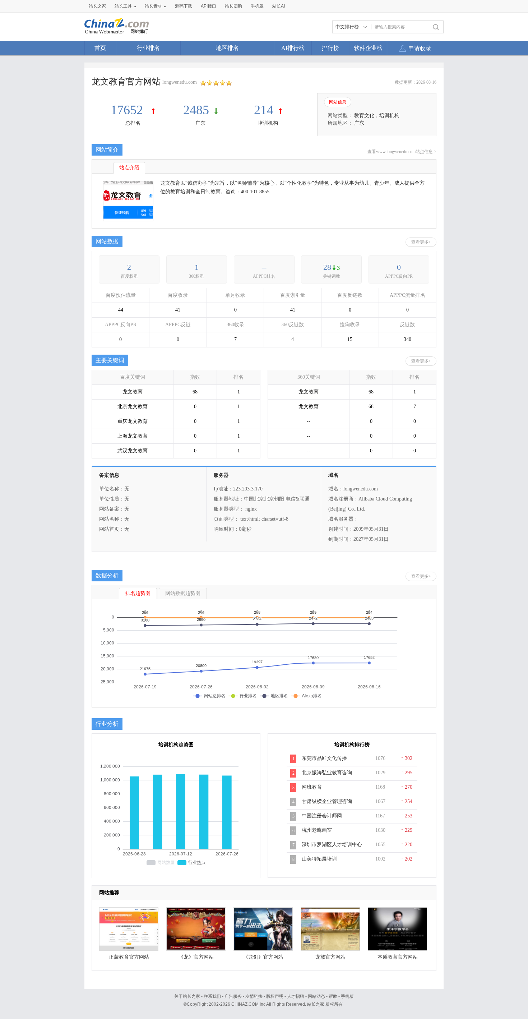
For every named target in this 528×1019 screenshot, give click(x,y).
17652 (128, 110)
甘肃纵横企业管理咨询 (327, 801)
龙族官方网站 (330, 957)
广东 (200, 123)
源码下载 (183, 6)
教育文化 (364, 115)
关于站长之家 (187, 996)
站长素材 (153, 6)
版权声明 (274, 996)
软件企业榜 (368, 48)
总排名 (132, 123)
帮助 (333, 996)
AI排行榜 (293, 48)
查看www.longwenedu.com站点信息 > (401, 151)
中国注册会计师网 (322, 816)
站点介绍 (129, 167)
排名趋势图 (137, 593)
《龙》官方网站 (196, 957)
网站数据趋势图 (182, 593)
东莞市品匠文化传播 (324, 758)
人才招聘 (295, 996)
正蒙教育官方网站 (129, 957)
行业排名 (148, 48)
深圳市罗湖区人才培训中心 (332, 844)
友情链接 (254, 996)
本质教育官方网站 (398, 957)
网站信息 (337, 102)
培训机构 (268, 123)
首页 (100, 48)
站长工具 (123, 6)
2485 (196, 110)
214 (263, 110)
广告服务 (233, 996)
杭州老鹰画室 (317, 830)
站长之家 (97, 6)
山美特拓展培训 (319, 859)
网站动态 (316, 996)
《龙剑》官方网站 (263, 957)
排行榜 (330, 48)
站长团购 (233, 6)
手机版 (347, 996)
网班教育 (312, 787)
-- (264, 267)
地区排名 (227, 48)
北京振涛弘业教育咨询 (327, 772)
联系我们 (212, 996)
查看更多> (421, 242)
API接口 (208, 6)
